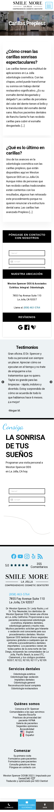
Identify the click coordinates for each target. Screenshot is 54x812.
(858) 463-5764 (32, 307)
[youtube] (20, 558)
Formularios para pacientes (22, 758)
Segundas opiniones (27, 726)
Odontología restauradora (24, 688)
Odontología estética (24, 674)
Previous (2, 382)
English (30, 732)
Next (51, 382)
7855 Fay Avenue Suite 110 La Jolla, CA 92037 (27, 600)
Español (30, 735)
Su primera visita (22, 755)
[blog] (40, 558)
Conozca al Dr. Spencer (27, 708)
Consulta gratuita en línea (22, 764)
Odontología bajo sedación (24, 676)
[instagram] (26, 558)
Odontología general (24, 682)
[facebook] (13, 558)
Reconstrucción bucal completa (24, 685)
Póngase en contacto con (22, 767)
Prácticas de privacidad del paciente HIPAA (27, 719)
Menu (49, 4)
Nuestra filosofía (27, 714)
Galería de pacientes (27, 723)
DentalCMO (24, 778)
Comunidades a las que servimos (27, 711)
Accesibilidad (27, 729)
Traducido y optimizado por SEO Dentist (27, 781)
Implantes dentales (24, 679)
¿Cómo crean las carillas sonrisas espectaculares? (22, 57)
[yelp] (33, 558)
